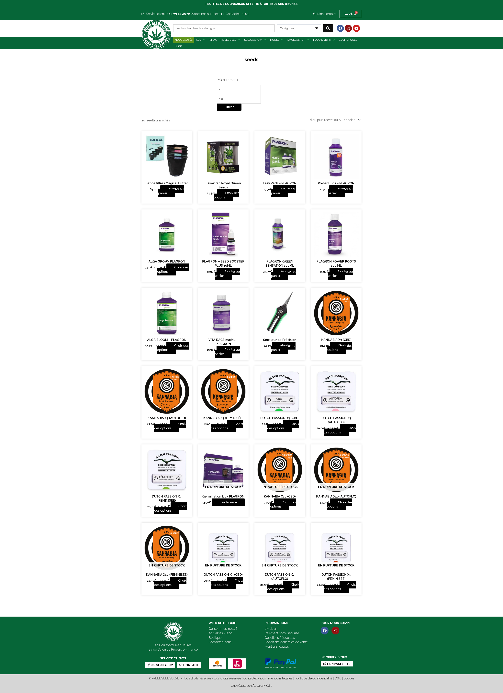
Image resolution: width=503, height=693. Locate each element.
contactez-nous (254, 678)
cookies (349, 678)
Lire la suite (228, 502)
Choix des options (227, 195)
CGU (338, 678)
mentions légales (280, 678)
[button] (201, 40)
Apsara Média (262, 685)
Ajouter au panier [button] (171, 191)
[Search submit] (328, 28)
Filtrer (229, 107)
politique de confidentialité (313, 678)
